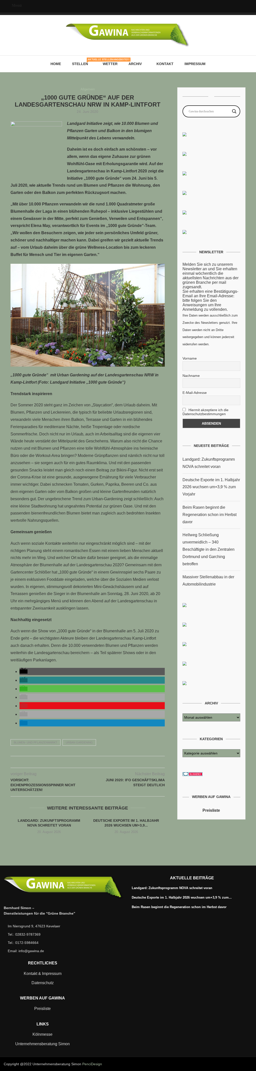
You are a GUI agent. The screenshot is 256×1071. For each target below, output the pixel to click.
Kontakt (165, 64)
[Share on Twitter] (82, 762)
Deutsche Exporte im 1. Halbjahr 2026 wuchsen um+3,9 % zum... (182, 897)
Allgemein (87, 89)
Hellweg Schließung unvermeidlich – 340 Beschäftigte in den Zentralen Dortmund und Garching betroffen (208, 549)
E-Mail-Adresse (194, 393)
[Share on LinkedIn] (93, 762)
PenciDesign (92, 1064)
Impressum (195, 64)
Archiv (135, 64)
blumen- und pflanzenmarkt (35, 742)
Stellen (82, 62)
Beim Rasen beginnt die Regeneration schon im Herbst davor (209, 514)
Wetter (110, 64)
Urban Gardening (79, 742)
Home (55, 64)
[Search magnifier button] (234, 111)
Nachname (191, 376)
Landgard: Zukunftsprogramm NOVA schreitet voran (172, 888)
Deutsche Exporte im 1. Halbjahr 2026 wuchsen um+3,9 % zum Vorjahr (211, 487)
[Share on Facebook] (77, 762)
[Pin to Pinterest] (87, 762)
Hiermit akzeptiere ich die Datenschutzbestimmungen (205, 412)
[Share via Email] (98, 762)
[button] (24, 671)
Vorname (189, 358)
